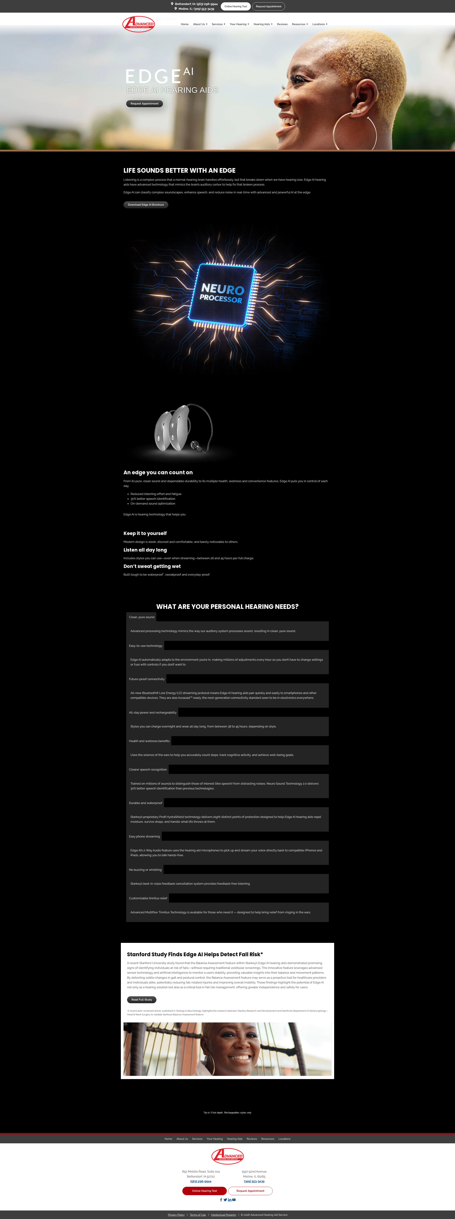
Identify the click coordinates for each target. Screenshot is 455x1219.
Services (217, 24)
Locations (318, 24)
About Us (199, 24)
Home (185, 24)
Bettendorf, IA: (185, 4)
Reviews (282, 24)
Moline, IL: (186, 9)
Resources (299, 24)
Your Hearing (238, 24)
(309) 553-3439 (204, 9)
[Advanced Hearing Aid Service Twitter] (225, 1200)
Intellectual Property (223, 1215)
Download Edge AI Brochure (146, 204)
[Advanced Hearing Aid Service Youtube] (234, 1200)
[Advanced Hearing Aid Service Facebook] (221, 1200)
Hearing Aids (262, 24)
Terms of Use (198, 1215)
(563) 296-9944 (207, 4)
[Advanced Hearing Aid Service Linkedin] (229, 1200)
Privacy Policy (176, 1215)
